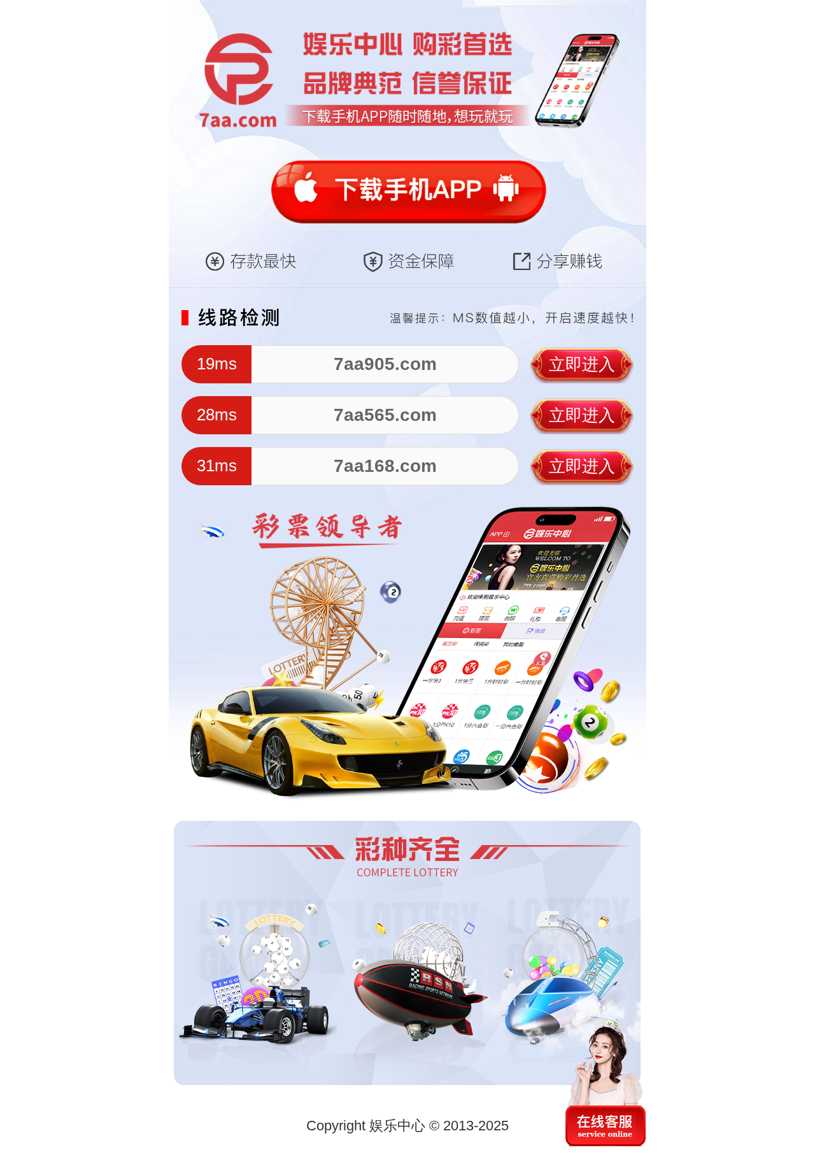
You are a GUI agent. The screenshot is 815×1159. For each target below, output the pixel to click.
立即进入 (582, 364)
